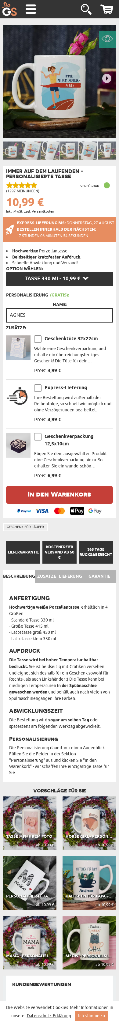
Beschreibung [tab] (19, 576)
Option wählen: (24, 269)
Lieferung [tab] (70, 576)
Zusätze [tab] (46, 576)
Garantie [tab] (99, 576)
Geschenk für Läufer (25, 527)
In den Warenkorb (59, 493)
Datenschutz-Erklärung (49, 1015)
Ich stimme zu (91, 1015)
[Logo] (9, 8)
